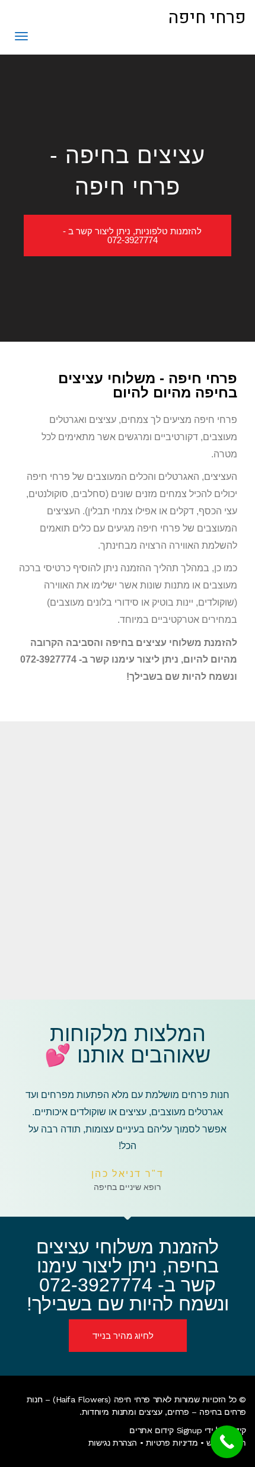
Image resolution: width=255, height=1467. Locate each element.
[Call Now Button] (227, 1441)
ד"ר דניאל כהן (127, 1174)
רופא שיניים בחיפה (127, 1187)
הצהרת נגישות (112, 1442)
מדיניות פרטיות (171, 1442)
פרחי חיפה (207, 18)
